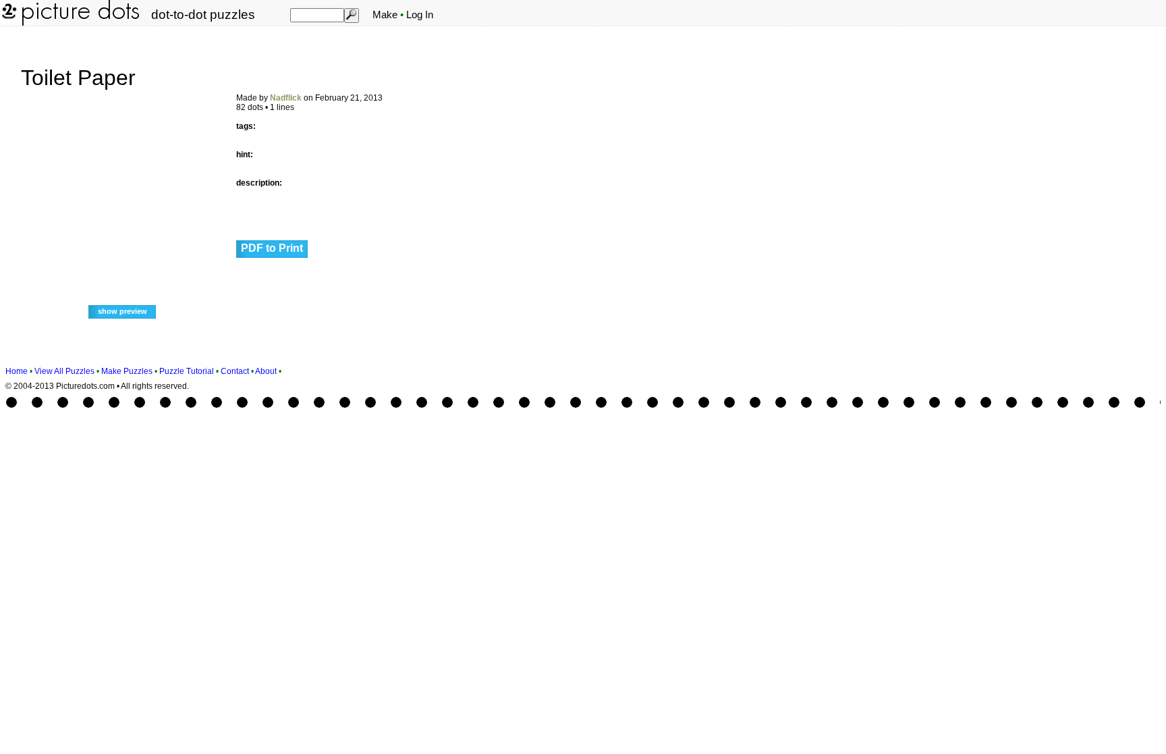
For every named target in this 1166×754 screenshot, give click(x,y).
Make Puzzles (126, 371)
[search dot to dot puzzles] (350, 14)
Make (384, 14)
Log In (419, 14)
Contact (235, 371)
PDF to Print (272, 248)
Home (16, 371)
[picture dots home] (8, 23)
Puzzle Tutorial (186, 371)
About (266, 371)
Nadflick (286, 98)
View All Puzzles (64, 371)
